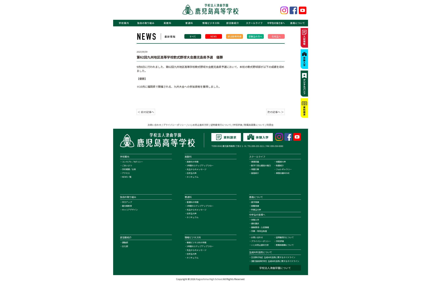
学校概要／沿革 (129, 169)
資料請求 (255, 223)
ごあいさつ (127, 165)
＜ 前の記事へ (146, 112)
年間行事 (255, 169)
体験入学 (255, 219)
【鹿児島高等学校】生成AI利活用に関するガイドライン (275, 261)
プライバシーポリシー (174, 124)
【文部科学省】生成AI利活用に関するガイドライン (273, 257)
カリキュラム (192, 176)
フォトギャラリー (284, 169)
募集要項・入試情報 (260, 227)
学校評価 (237, 124)
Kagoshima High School (209, 279)
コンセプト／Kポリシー (132, 161)
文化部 (125, 246)
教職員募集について (254, 124)
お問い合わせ (154, 124)
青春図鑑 (255, 161)
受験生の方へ (255, 36)
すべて (192, 36)
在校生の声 (192, 173)
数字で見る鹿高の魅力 (261, 165)
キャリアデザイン (130, 209)
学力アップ (127, 202)
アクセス (126, 173)
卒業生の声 (256, 209)
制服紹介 (280, 165)
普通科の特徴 (192, 202)
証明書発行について (220, 124)
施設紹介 (255, 173)
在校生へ (276, 36)
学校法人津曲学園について (275, 268)
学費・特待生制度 (259, 231)
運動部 (125, 242)
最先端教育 (127, 205)
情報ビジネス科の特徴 (196, 242)
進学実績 (255, 202)
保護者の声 (281, 161)
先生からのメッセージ (196, 169)
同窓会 (270, 124)
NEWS (213, 36)
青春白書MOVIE (283, 173)
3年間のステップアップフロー (200, 165)
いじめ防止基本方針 (198, 124)
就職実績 (255, 205)
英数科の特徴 (192, 161)
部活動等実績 (234, 36)
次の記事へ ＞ (275, 112)
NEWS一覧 (126, 176)
